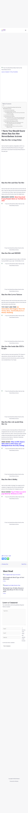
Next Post (24, 564)
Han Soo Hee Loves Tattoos (10, 116)
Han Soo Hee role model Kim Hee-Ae (11, 121)
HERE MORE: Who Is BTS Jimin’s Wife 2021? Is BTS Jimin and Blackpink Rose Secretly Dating (15, 123)
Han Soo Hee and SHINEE (9, 115)
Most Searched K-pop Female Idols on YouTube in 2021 (13, 199)
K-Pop (11, 71)
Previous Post (4, 564)
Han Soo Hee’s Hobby (8, 124)
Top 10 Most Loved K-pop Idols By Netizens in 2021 (13, 493)
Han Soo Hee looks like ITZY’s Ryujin (11, 119)
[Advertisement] (14, 14)
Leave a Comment (5, 71)
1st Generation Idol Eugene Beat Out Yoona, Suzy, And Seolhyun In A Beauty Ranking (13, 309)
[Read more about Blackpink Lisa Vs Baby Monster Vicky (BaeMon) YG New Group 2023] (11, 585)
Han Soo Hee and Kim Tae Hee (10, 111)
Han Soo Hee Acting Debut (9, 110)
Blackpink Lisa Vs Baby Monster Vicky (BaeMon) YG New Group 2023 (13, 589)
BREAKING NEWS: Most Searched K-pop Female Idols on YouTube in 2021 (16, 113)
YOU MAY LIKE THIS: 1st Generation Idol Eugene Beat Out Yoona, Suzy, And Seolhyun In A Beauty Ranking (16, 118)
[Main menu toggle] (25, 30)
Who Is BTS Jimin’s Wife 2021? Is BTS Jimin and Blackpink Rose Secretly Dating (13, 443)
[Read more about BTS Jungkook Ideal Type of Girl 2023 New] (11, 574)
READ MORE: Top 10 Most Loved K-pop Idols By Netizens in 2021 (15, 127)
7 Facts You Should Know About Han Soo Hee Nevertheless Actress (12, 108)
